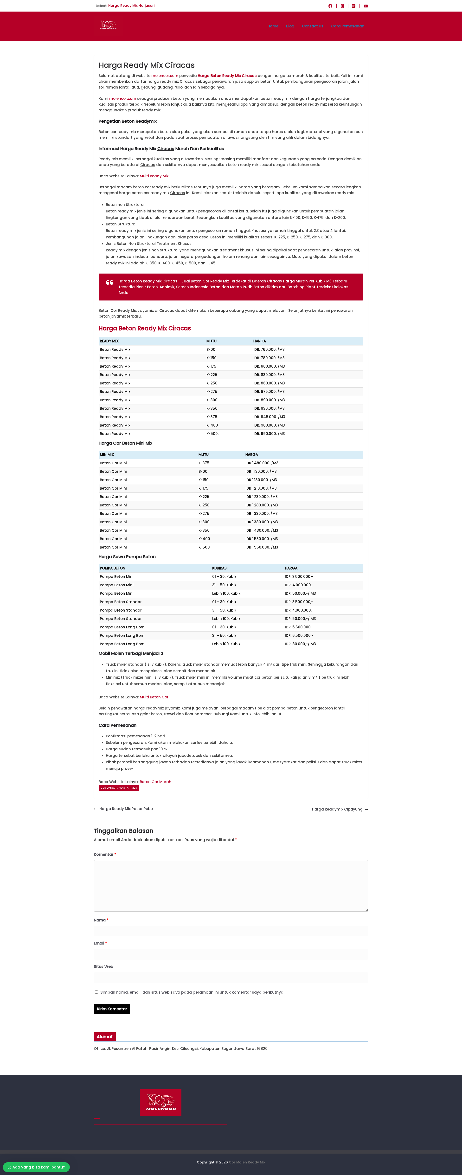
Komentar (105, 854)
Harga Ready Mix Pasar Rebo (126, 808)
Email (100, 943)
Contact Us (312, 26)
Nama (101, 920)
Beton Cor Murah (155, 781)
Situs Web (103, 966)
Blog (290, 26)
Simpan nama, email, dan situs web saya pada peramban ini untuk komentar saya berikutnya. (192, 992)
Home (273, 26)
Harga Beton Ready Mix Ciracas (227, 75)
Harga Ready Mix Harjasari (131, 5)
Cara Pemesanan (347, 26)
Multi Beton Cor (154, 697)
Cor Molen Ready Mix (247, 1162)
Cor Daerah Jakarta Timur (119, 788)
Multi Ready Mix (154, 176)
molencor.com (164, 75)
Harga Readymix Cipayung (337, 809)
